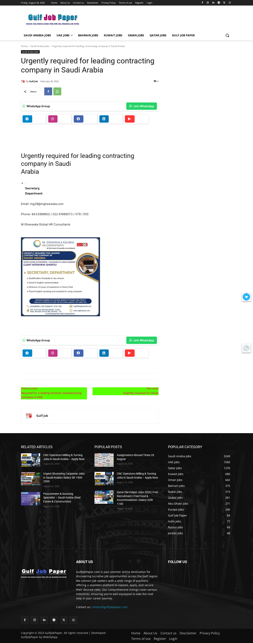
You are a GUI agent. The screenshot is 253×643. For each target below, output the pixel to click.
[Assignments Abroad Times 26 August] (104, 460)
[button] (227, 35)
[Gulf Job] (23, 81)
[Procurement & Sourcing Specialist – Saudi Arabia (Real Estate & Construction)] (30, 498)
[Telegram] (219, 3)
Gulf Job (33, 81)
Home (24, 46)
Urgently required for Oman (141, 393)
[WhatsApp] (230, 3)
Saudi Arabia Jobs (39, 46)
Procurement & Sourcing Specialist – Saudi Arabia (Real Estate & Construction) (61, 497)
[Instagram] (208, 3)
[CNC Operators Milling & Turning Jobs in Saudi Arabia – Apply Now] (30, 460)
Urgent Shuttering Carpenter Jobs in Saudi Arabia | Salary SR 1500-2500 (64, 477)
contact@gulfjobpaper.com (109, 607)
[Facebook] (202, 3)
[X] (224, 3)
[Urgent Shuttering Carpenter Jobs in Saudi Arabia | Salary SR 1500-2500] (30, 478)
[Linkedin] (213, 3)
